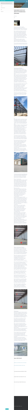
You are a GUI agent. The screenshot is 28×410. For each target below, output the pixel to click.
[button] (7, 0)
